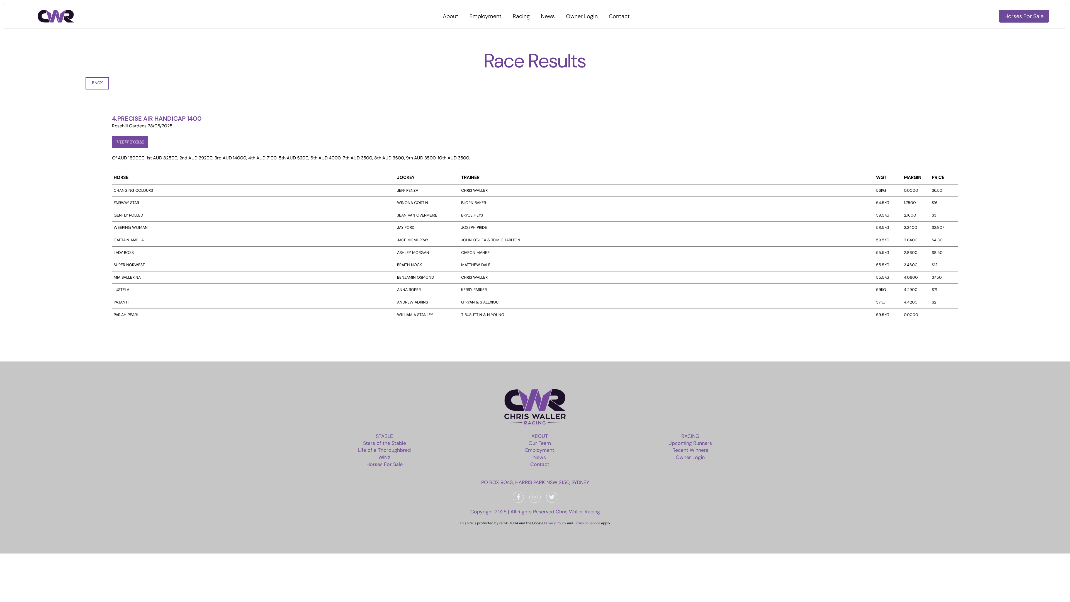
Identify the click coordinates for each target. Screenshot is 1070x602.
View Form (130, 142)
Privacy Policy (555, 523)
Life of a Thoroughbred (384, 450)
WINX (384, 457)
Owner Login (582, 16)
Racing (521, 16)
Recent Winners (690, 450)
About (450, 16)
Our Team (540, 443)
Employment (486, 16)
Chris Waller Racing (578, 511)
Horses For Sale (1024, 16)
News (548, 16)
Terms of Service (587, 523)
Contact (619, 16)
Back (97, 83)
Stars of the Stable (384, 443)
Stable (384, 436)
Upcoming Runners (690, 443)
